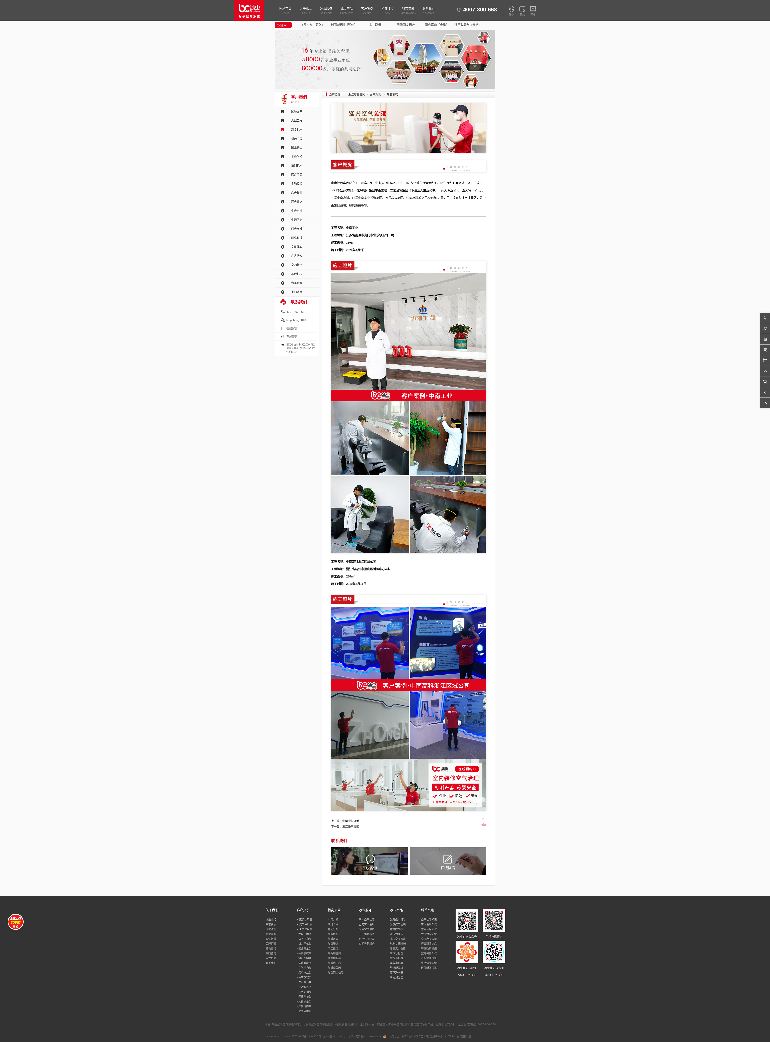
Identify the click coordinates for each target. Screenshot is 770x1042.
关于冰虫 (306, 11)
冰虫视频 (375, 24)
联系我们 (428, 11)
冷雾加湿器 (396, 977)
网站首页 (285, 11)
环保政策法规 (429, 948)
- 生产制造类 (304, 982)
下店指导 (333, 948)
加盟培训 (333, 943)
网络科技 (296, 237)
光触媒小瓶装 (398, 919)
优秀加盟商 (334, 958)
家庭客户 (296, 111)
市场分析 (333, 919)
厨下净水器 (396, 972)
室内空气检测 (367, 919)
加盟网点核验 (335, 972)
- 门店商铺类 (304, 991)
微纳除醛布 (396, 929)
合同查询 (271, 953)
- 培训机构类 (304, 958)
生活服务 (296, 219)
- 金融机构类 (304, 967)
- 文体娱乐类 (304, 1001)
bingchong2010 (296, 320)
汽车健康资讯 (429, 958)
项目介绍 (333, 924)
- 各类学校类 (304, 953)
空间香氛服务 (367, 943)
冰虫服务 (326, 11)
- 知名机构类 (304, 938)
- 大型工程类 (304, 933)
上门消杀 (296, 292)
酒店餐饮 (296, 201)
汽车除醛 (296, 283)
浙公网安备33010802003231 (367, 1036)
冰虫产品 (347, 11)
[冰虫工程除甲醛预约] (408, 785)
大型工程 (296, 120)
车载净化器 (396, 962)
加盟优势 (333, 933)
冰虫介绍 (271, 919)
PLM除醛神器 (398, 943)
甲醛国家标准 (406, 24)
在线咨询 (292, 336)
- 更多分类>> (304, 1011)
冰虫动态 (271, 929)
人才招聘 (271, 958)
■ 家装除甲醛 (304, 919)
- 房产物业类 (304, 972)
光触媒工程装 (398, 924)
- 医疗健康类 (304, 962)
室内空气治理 (367, 924)
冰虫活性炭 (396, 933)
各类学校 (296, 156)
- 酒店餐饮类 (304, 977)
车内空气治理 (367, 929)
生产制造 (296, 210)
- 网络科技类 (304, 996)
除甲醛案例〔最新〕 (467, 24)
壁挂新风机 (396, 967)
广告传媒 (296, 255)
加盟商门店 (334, 962)
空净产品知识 (429, 938)
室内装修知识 (429, 953)
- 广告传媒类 (304, 1006)
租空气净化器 (367, 938)
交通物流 (296, 264)
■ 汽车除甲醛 (304, 924)
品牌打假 (271, 943)
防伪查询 (271, 948)
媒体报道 (271, 938)
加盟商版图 (334, 967)
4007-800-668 (295, 311)
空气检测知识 (429, 919)
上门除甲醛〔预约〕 (343, 24)
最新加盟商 (334, 953)
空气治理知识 (429, 924)
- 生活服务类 (304, 986)
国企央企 (296, 147)
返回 (483, 824)
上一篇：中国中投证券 (345, 820)
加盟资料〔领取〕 (313, 24)
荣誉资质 (271, 924)
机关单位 (296, 138)
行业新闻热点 (429, 943)
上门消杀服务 (367, 933)
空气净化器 (396, 953)
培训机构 (296, 165)
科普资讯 (408, 11)
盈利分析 (333, 929)
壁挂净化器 (396, 958)
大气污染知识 (429, 933)
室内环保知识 (429, 929)
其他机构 (296, 273)
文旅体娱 (296, 246)
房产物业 (296, 192)
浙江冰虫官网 (356, 94)
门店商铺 (296, 228)
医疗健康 (296, 174)
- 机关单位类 (304, 943)
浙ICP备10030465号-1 (335, 1036)
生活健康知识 (429, 962)
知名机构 (296, 129)
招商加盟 (388, 11)
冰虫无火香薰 (398, 948)
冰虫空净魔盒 (398, 938)
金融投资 (296, 183)
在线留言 (292, 328)
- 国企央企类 (304, 948)
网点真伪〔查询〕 (437, 24)
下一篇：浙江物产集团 (345, 826)
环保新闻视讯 (429, 967)
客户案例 (367, 11)
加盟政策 (333, 938)
